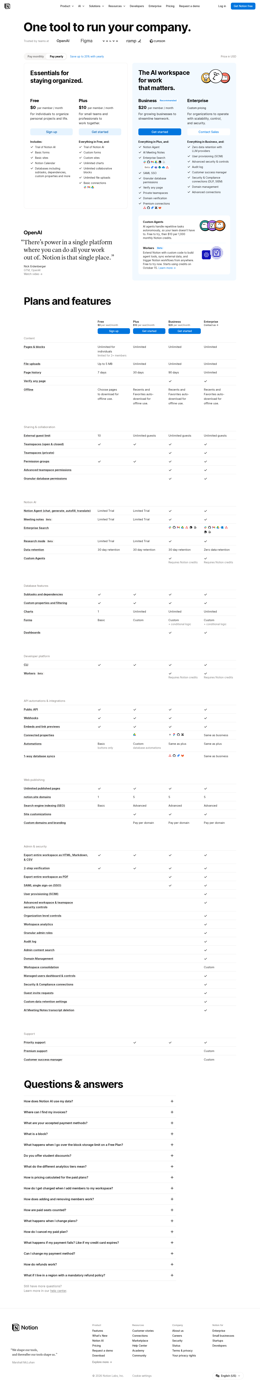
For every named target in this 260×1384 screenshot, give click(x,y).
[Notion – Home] (8, 6)
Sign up (51, 132)
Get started (100, 132)
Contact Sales (209, 132)
